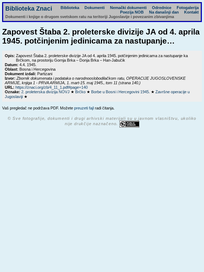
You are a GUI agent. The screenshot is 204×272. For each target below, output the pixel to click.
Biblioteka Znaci (28, 8)
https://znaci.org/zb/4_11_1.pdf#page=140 (51, 87)
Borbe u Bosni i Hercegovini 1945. (121, 92)
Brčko (81, 92)
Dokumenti (94, 7)
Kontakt (191, 12)
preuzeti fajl (84, 108)
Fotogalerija (188, 7)
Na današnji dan (164, 12)
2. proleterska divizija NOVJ (46, 92)
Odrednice (161, 7)
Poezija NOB (132, 12)
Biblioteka (70, 7)
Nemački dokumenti (128, 7)
